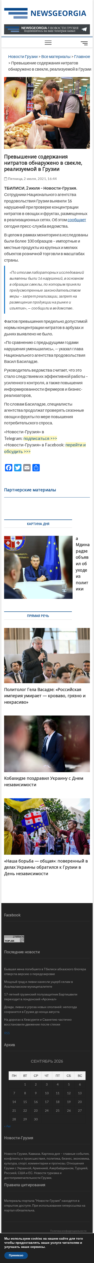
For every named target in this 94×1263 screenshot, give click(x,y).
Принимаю (16, 1255)
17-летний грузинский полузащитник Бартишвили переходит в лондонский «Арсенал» (40, 996)
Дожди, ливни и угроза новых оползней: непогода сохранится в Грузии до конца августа (40, 1009)
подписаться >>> (40, 438)
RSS (7, 1033)
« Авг (7, 1126)
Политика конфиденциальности (68, 1230)
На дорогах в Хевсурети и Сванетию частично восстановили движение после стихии (38, 1021)
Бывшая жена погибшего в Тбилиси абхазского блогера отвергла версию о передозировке (45, 971)
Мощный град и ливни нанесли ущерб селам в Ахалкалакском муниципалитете (38, 984)
